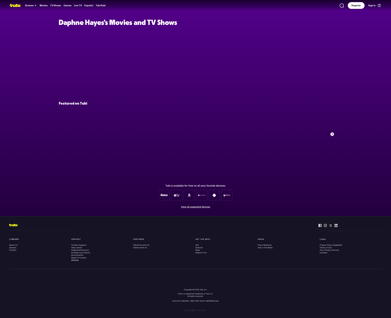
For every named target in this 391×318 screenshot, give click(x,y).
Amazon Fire (201, 253)
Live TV (78, 5)
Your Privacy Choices (329, 250)
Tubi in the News (265, 248)
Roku (198, 250)
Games (67, 5)
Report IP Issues (78, 258)
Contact (12, 250)
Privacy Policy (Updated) (331, 245)
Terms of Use (326, 248)
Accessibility (77, 255)
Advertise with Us (141, 245)
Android (199, 248)
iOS (197, 245)
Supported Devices (80, 250)
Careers (12, 248)
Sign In (372, 5)
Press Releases (265, 245)
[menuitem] (31, 5)
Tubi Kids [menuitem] (101, 5)
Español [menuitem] (88, 5)
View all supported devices (195, 206)
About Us (13, 245)
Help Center (76, 248)
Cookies (323, 253)
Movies (44, 5)
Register (356, 5)
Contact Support (79, 245)
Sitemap (75, 260)
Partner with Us (140, 248)
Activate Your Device (80, 253)
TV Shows (55, 5)
